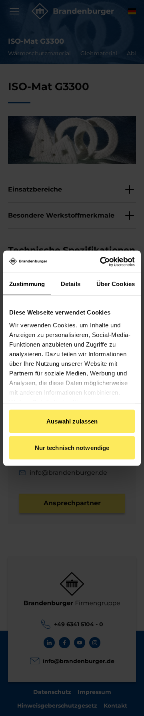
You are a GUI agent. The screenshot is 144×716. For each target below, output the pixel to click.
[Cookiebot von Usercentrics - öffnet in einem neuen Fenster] (101, 261)
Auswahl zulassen (72, 421)
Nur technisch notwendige (72, 447)
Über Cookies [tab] (115, 283)
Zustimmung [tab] (27, 283)
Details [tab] (70, 283)
